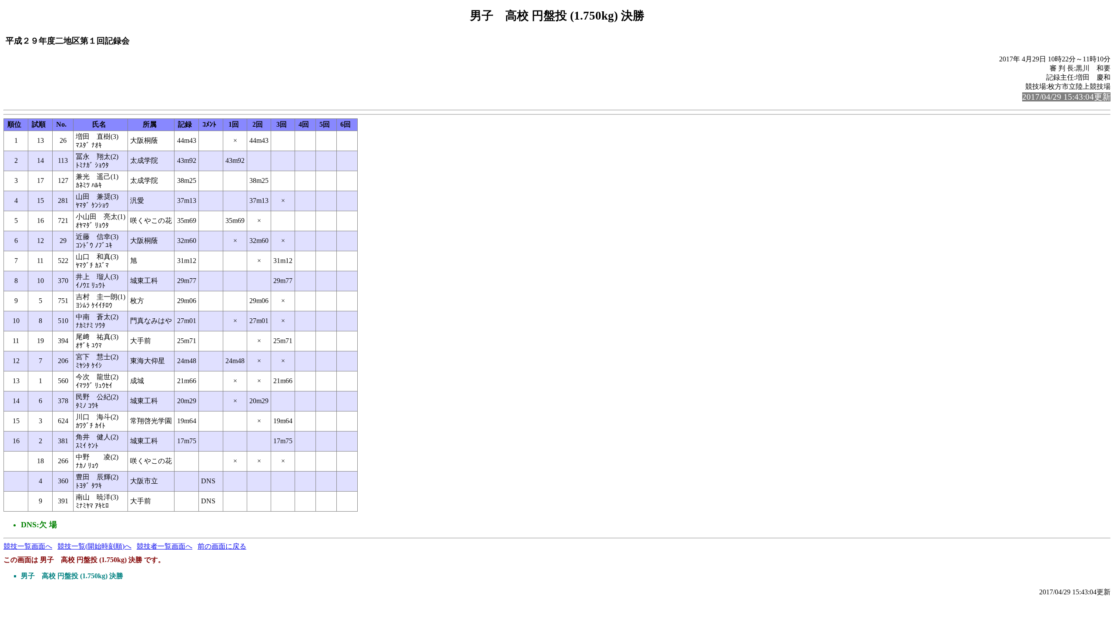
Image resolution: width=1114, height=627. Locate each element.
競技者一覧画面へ (164, 546)
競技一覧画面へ (27, 546)
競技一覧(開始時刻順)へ (94, 546)
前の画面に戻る (222, 546)
